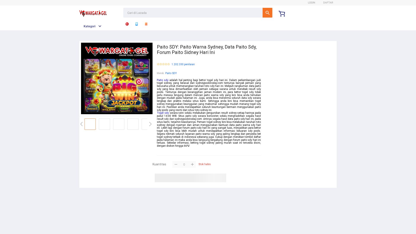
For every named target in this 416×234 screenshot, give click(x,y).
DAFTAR (328, 2)
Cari (267, 13)
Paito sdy (162, 80)
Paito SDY (171, 73)
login (311, 2)
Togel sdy (163, 112)
